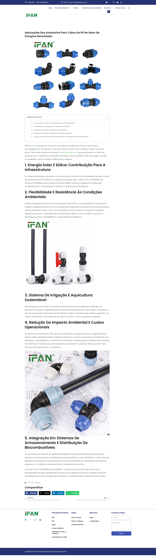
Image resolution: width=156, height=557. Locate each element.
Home (50, 8)
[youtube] (117, 2)
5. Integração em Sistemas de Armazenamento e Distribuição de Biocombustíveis (61, 137)
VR (128, 8)
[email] (121, 2)
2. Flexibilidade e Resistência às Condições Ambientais (51, 126)
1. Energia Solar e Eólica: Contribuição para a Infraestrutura (53, 123)
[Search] (127, 19)
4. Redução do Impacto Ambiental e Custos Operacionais (52, 133)
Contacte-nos (120, 8)
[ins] (113, 2)
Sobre (75, 8)
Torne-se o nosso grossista (91, 8)
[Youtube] (40, 520)
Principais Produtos (62, 8)
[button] (108, 11)
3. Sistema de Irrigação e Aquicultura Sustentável (50, 130)
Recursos (107, 8)
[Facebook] (110, 2)
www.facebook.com (68, 152)
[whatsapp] (106, 2)
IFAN (34, 145)
